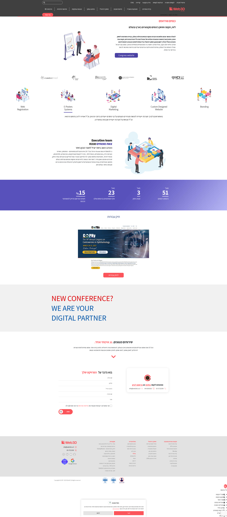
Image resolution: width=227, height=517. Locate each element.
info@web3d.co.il (68, 447)
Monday (175, 451)
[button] (225, 486)
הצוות (134, 458)
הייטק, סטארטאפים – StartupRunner (106, 449)
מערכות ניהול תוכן (173, 456)
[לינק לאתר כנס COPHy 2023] (113, 247)
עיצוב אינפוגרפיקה (131, 444)
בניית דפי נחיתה (173, 461)
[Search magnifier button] (44, 2)
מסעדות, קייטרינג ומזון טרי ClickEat (107, 468)
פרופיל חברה (181, 2)
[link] (74, 454)
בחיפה (148, 384)
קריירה (138, 2)
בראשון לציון (137, 384)
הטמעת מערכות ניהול (172, 449)
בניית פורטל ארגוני (172, 444)
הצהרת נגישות (132, 463)
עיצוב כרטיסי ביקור (131, 449)
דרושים (134, 461)
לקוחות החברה (169, 2)
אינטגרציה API (173, 446)
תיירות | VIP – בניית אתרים (109, 466)
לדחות (98, 513)
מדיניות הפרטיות (83, 406)
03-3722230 (70, 450)
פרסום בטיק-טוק (152, 451)
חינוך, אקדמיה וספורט (110, 471)
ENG (132, 2)
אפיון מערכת (174, 466)
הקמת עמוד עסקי (152, 456)
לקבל (129, 513)
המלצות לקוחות (158, 2)
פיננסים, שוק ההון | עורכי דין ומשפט (107, 463)
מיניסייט (175, 458)
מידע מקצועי (146, 2)
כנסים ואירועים (112, 461)
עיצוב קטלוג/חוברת (131, 446)
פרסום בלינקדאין (152, 453)
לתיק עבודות (114, 275)
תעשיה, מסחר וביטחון (110, 451)
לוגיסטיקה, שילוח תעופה (109, 453)
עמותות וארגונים (111, 458)
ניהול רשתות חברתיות (151, 444)
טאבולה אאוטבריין (152, 449)
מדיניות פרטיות (132, 466)
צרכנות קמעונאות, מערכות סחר (108, 446)
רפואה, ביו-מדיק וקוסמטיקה (108, 456)
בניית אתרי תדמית (173, 453)
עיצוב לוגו (133, 451)
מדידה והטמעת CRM (151, 458)
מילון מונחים (133, 456)
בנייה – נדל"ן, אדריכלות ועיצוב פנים (107, 444)
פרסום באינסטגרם (152, 446)
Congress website (126, 55)
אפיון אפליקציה (173, 463)
